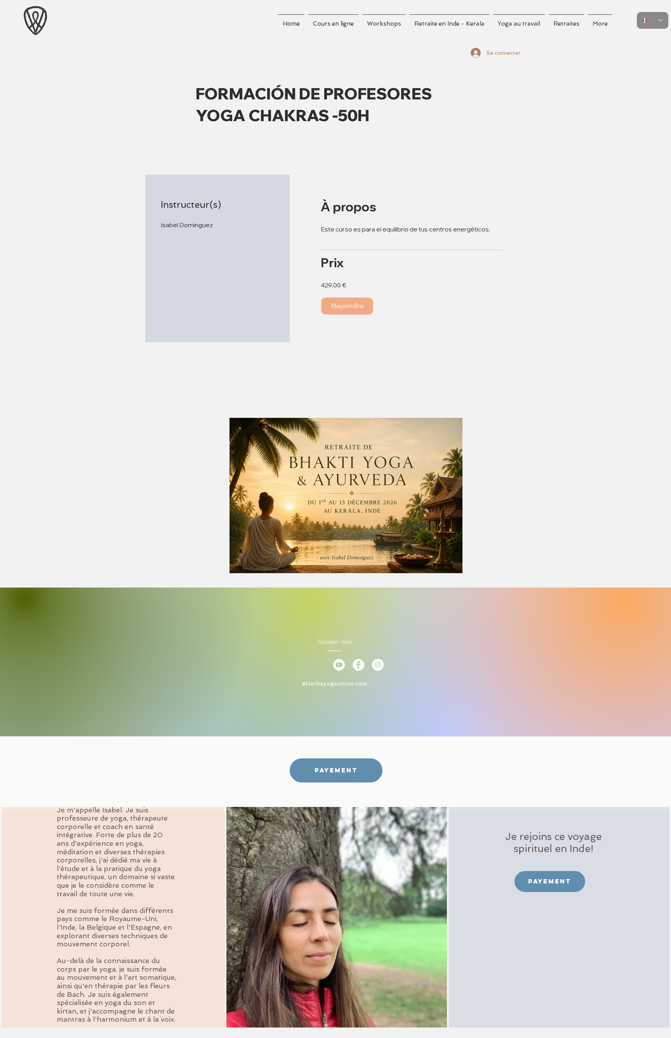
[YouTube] (339, 665)
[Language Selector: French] (652, 20)
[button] (333, 20)
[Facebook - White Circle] (358, 665)
